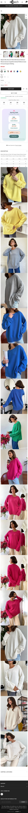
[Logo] (14, 2)
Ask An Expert (18, 145)
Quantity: (2, 80)
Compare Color (23, 47)
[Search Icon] (5, 2)
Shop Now (14, 136)
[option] (14, 5)
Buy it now (14, 93)
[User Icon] (22, 2)
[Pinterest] (2, 794)
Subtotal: (2, 85)
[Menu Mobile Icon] (1, 2)
